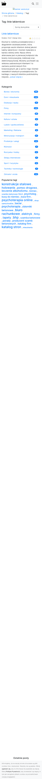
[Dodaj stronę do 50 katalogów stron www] (21, 9)
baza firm (26, 196)
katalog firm (25, 223)
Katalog (19, 13)
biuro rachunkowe (12, 212)
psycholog (30, 193)
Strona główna (8, 13)
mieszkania (27, 227)
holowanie (9, 187)
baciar (18, 203)
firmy (37, 213)
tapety (7, 217)
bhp (16, 217)
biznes (33, 191)
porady (7, 220)
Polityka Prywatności (13, 771)
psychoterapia (11, 206)
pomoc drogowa (27, 187)
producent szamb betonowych (17, 222)
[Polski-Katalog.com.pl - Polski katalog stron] (4, 4)
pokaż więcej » (16, 77)
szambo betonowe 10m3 (12, 194)
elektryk (27, 213)
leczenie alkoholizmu (15, 190)
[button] (33, 4)
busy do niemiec (11, 196)
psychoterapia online (17, 200)
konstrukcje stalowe (17, 184)
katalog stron (12, 227)
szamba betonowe (30, 217)
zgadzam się (6, 769)
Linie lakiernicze (10, 33)
